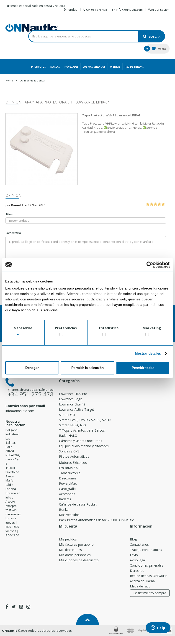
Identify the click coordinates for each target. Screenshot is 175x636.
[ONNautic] (31, 28)
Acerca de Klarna (142, 581)
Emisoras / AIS (69, 468)
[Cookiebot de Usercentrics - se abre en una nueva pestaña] (150, 264)
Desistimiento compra (149, 593)
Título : (10, 214)
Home (9, 80)
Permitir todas (143, 368)
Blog (133, 539)
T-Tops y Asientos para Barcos (82, 430)
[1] (147, 204)
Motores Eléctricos (73, 462)
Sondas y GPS (69, 451)
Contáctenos (139, 544)
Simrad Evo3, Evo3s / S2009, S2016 (85, 420)
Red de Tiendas (134, 66)
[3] (155, 204)
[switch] (61, 335)
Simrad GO (67, 415)
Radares (65, 499)
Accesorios (67, 494)
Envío (134, 555)
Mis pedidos (68, 539)
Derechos (137, 570)
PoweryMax (68, 483)
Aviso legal (138, 560)
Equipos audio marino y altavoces (84, 446)
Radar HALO (68, 435)
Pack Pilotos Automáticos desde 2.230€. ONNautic (96, 520)
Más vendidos (69, 515)
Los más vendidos (94, 66)
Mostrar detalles (148, 353)
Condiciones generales (146, 565)
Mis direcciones (70, 550)
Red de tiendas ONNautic (148, 576)
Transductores (69, 473)
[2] (151, 204)
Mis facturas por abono (76, 544)
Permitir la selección (87, 368)
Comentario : (13, 233)
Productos (38, 66)
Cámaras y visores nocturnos (80, 441)
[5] (163, 204)
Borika (64, 509)
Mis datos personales (75, 555)
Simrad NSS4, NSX (72, 425)
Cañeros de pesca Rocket (78, 504)
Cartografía (67, 488)
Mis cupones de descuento (79, 560)
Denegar (32, 368)
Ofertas (115, 66)
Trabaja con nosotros (146, 550)
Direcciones (67, 478)
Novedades (71, 66)
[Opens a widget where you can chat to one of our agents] (157, 628)
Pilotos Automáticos (74, 456)
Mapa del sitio (140, 586)
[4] (159, 204)
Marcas (55, 66)
